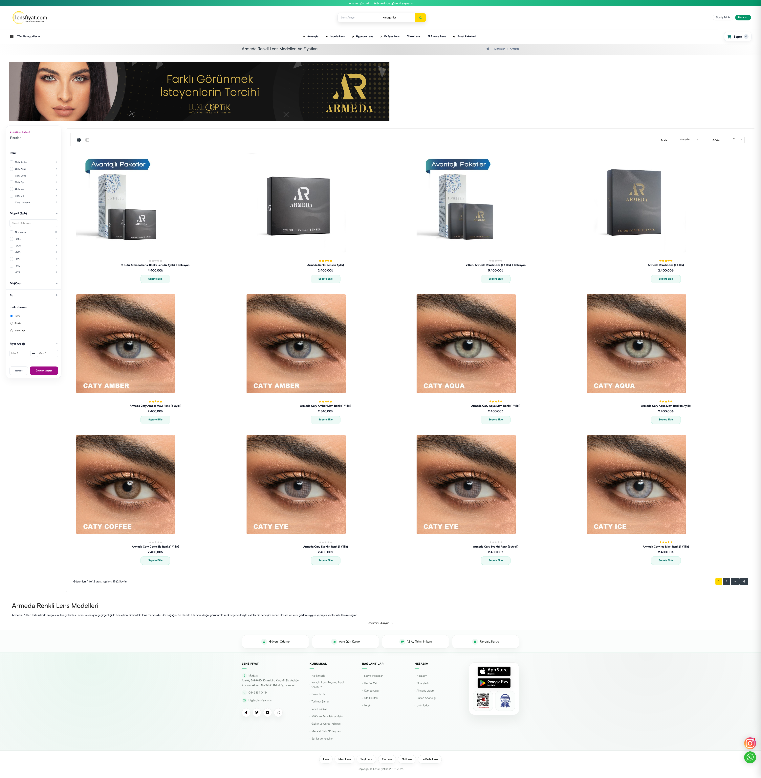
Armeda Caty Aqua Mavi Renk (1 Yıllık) (495, 406)
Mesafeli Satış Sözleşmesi (326, 731)
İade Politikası (320, 709)
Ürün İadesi (423, 705)
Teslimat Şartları (321, 701)
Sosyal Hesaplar (373, 675)
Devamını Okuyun (379, 623)
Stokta (17, 323)
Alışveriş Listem (425, 690)
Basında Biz (318, 694)
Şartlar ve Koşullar (322, 738)
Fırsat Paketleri (466, 36)
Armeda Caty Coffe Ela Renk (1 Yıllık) (155, 546)
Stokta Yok (19, 330)
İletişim (368, 705)
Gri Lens (407, 759)
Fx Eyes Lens (392, 36)
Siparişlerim (423, 683)
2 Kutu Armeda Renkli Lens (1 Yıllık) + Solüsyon (496, 265)
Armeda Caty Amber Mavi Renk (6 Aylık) (155, 406)
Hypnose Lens (364, 36)
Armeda (514, 48)
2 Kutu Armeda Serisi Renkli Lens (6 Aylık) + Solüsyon (155, 265)
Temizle (19, 370)
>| (743, 581)
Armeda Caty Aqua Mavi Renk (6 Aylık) (666, 406)
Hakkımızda (318, 675)
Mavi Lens (344, 759)
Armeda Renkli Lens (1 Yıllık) (666, 265)
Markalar (499, 48)
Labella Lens (337, 36)
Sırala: (664, 140)
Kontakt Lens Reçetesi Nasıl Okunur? (328, 685)
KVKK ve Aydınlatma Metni (327, 716)
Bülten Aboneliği (426, 698)
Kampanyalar (372, 690)
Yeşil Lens (366, 759)
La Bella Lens (430, 759)
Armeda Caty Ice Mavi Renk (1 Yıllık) (666, 546)
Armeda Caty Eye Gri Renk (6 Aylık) (495, 546)
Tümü (17, 315)
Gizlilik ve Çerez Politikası (326, 723)
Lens (326, 759)
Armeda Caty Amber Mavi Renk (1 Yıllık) (325, 406)
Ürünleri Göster (44, 370)
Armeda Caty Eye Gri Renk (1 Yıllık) (325, 546)
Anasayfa (312, 36)
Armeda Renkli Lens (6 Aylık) (325, 265)
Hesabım (743, 17)
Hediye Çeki (371, 683)
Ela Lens (387, 759)
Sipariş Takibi (723, 17)
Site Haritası (371, 698)
